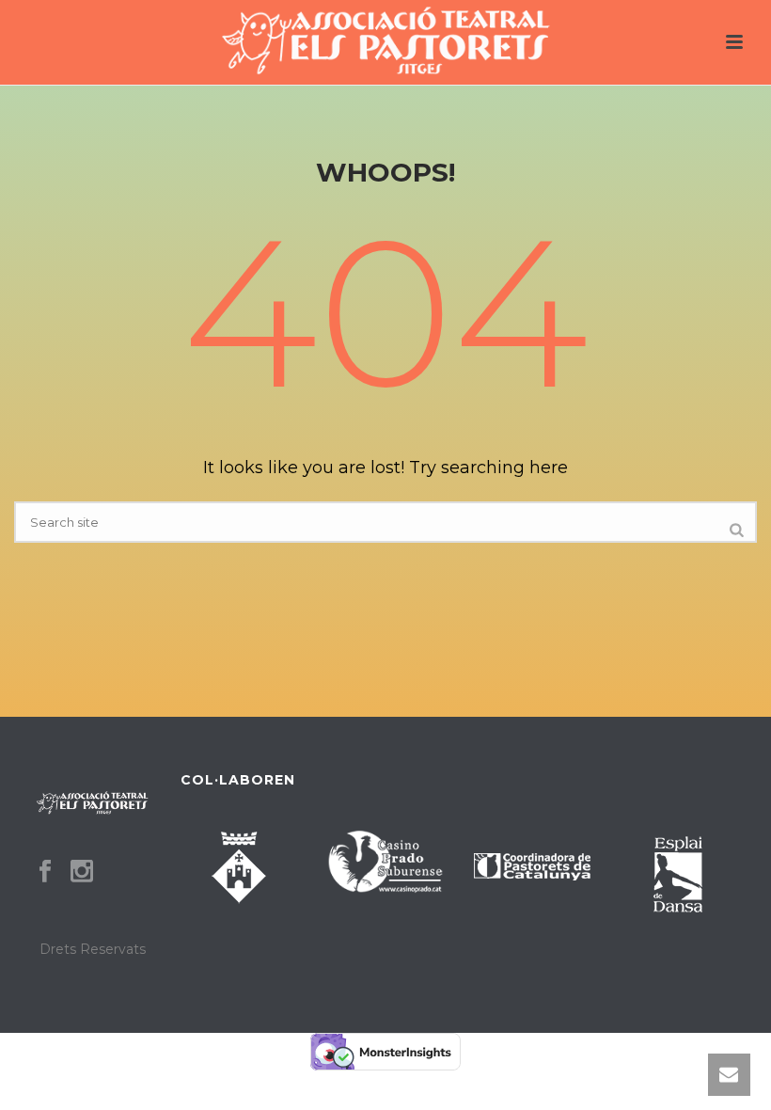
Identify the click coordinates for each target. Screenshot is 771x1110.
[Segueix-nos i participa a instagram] (82, 872)
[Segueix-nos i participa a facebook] (45, 872)
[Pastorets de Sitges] (385, 42)
